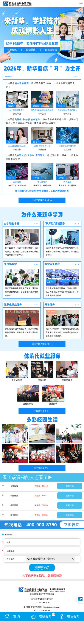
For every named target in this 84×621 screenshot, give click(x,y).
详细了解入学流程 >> (42, 344)
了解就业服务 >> (42, 411)
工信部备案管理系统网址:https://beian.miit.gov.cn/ (42, 607)
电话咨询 (73, 616)
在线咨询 (47, 615)
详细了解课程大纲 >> (42, 200)
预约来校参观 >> (42, 468)
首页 (17, 616)
